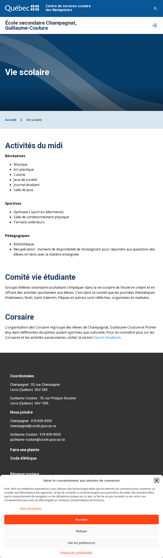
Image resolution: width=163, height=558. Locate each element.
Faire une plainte (24, 450)
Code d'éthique (23, 458)
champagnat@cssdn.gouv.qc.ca (33, 426)
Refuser (81, 531)
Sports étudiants (107, 337)
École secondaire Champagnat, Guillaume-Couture (41, 25)
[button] (157, 480)
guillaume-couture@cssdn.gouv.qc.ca (37, 440)
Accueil (10, 120)
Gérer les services (30, 508)
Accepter (81, 519)
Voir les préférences (81, 543)
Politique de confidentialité (76, 552)
